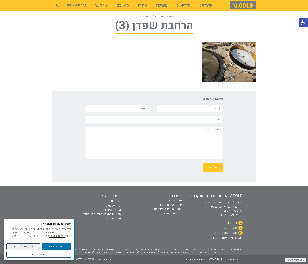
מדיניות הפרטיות (57, 239)
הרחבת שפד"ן (159, 16)
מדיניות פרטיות (112, 218)
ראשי (171, 16)
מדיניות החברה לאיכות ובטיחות (102, 214)
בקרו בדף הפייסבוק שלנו (227, 238)
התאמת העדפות (39, 254)
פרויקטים (113, 205)
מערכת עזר (175, 200)
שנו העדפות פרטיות (296, 260)
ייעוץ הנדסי (111, 196)
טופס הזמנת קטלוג (226, 233)
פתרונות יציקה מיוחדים (168, 209)
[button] (303, 22)
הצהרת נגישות (112, 210)
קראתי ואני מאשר (56, 246)
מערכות (175, 196)
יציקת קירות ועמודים (169, 205)
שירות (116, 201)
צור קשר (232, 223)
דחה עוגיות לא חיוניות (23, 246)
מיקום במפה (230, 228)
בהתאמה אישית (172, 213)
